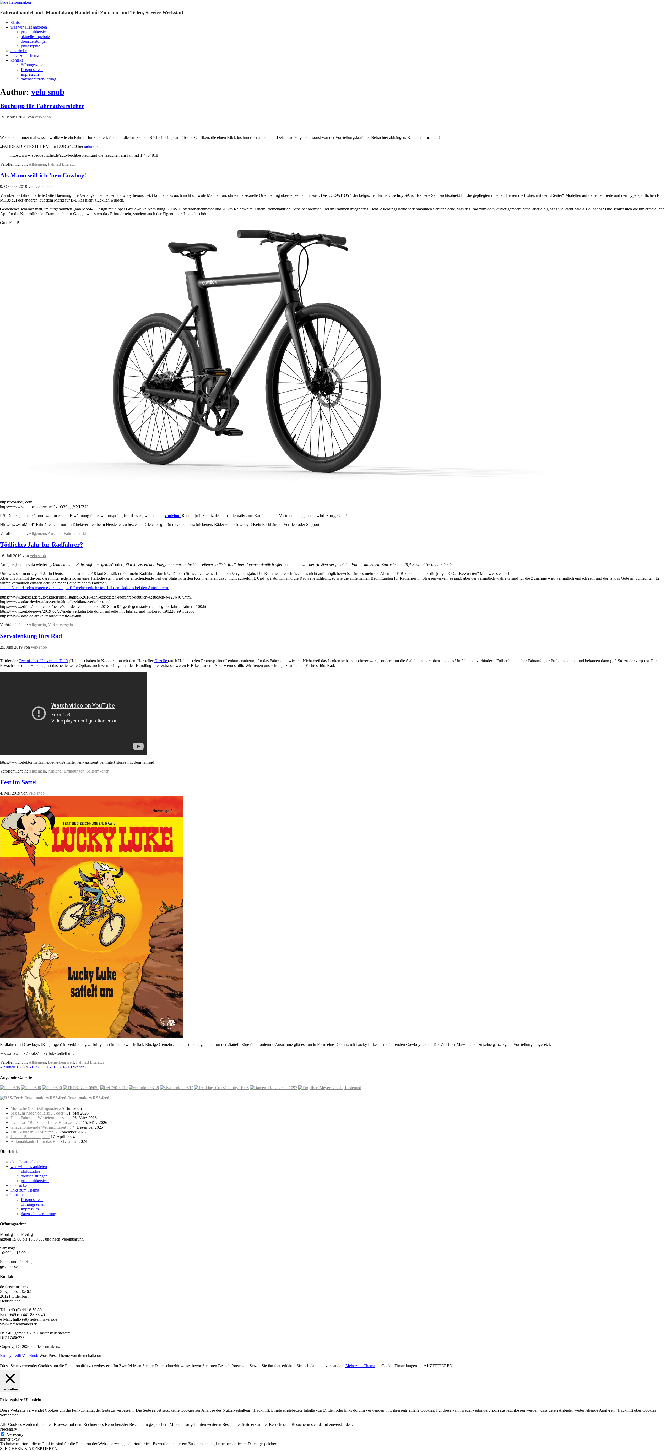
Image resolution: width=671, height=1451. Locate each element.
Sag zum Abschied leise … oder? (37, 1113)
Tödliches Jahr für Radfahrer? (41, 544)
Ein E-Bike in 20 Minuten (31, 1132)
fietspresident (32, 69)
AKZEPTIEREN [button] (438, 1365)
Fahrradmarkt (75, 533)
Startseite (17, 22)
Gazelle (161, 661)
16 (54, 1067)
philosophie (30, 46)
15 (49, 1067)
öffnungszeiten (33, 65)
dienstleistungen (34, 41)
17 (59, 1067)
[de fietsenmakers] (16, 2)
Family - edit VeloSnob (19, 1355)
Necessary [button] (8, 1429)
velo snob (47, 92)
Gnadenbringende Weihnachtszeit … (40, 1127)
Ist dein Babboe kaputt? (30, 1136)
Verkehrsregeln (60, 625)
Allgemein (37, 164)
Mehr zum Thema (360, 1365)
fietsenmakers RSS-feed (88, 1098)
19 (70, 1067)
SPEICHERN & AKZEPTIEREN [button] (28, 1448)
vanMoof (173, 515)
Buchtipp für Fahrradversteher (42, 105)
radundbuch (94, 146)
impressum (30, 74)
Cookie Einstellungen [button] (399, 1365)
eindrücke (18, 50)
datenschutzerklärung (38, 79)
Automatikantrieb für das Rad (34, 1141)
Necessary (14, 1434)
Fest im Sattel (18, 782)
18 (64, 1067)
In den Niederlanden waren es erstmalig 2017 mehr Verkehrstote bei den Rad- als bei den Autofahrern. (84, 587)
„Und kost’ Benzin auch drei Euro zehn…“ (46, 1122)
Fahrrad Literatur (62, 164)
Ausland (55, 533)
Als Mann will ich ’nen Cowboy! (43, 175)
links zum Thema (24, 55)
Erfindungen (74, 771)
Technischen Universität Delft (43, 661)
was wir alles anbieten (28, 27)
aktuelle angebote (35, 36)
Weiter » (80, 1067)
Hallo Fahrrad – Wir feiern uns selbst (40, 1118)
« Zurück (7, 1067)
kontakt (16, 60)
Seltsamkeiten (97, 771)
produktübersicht (35, 32)
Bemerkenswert (61, 1062)
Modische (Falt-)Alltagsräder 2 (35, 1108)
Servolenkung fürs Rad (31, 636)
